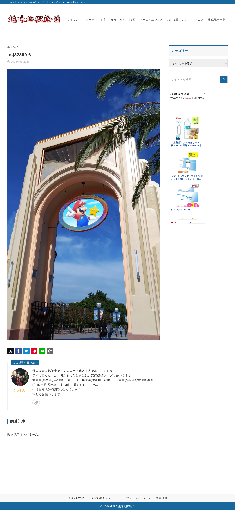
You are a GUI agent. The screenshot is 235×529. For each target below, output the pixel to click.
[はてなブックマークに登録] (26, 351)
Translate (198, 98)
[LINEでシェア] (42, 351)
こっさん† (20, 390)
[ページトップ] (226, 520)
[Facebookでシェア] (18, 351)
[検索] (224, 79)
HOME (14, 47)
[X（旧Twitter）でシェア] (10, 351)
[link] (36, 402)
